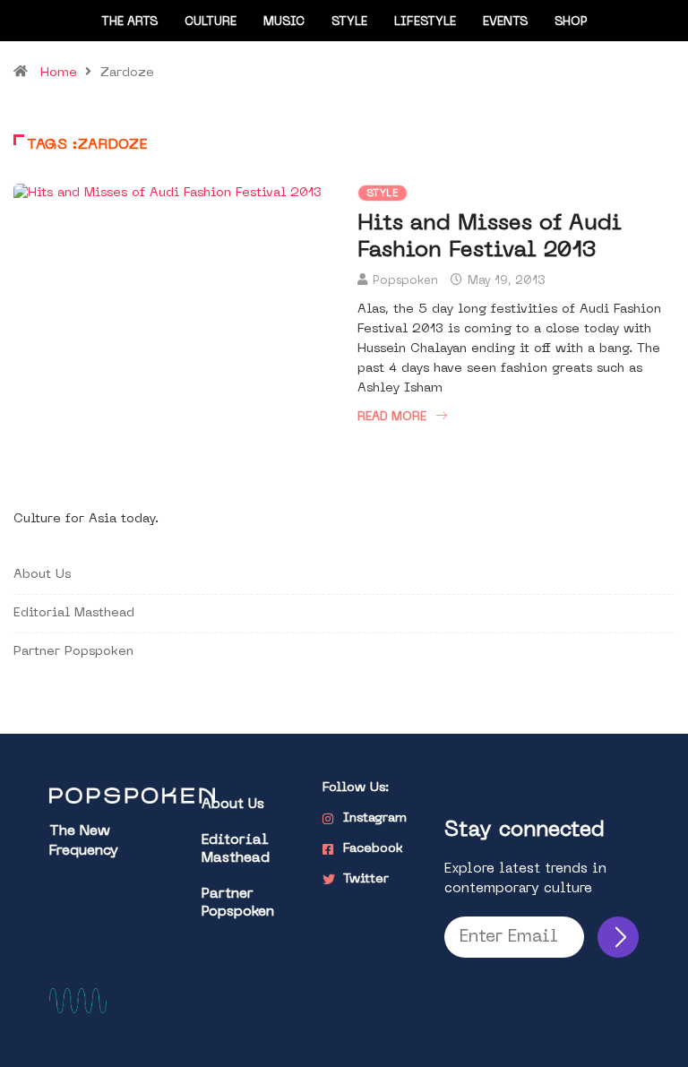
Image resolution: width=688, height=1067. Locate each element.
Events (505, 22)
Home (58, 73)
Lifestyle (425, 22)
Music (284, 22)
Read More (391, 417)
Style (349, 22)
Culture (210, 22)
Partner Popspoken (73, 652)
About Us (42, 575)
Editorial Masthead (73, 613)
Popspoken (405, 281)
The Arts (129, 22)
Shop (571, 22)
